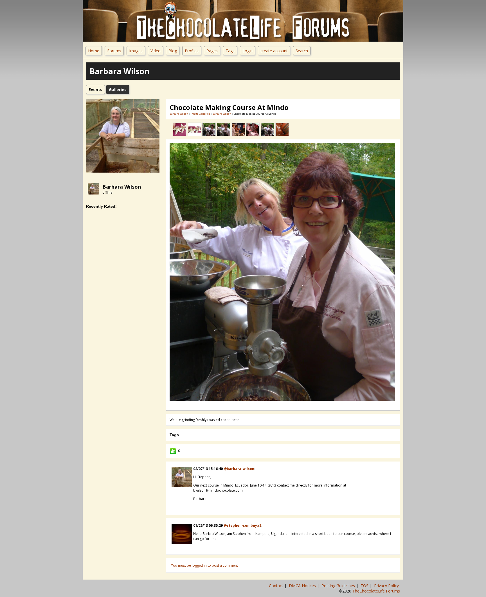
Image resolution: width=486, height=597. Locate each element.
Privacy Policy (387, 585)
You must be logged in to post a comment (204, 565)
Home (93, 50)
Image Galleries (200, 114)
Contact (276, 585)
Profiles (192, 50)
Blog (172, 50)
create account (274, 50)
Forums (114, 50)
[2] (276, 404)
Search (302, 50)
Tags (230, 50)
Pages (212, 50)
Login (247, 50)
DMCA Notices (303, 585)
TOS (365, 585)
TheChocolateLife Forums (376, 591)
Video (155, 50)
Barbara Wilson (121, 186)
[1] (274, 404)
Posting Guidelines (338, 585)
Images (136, 50)
